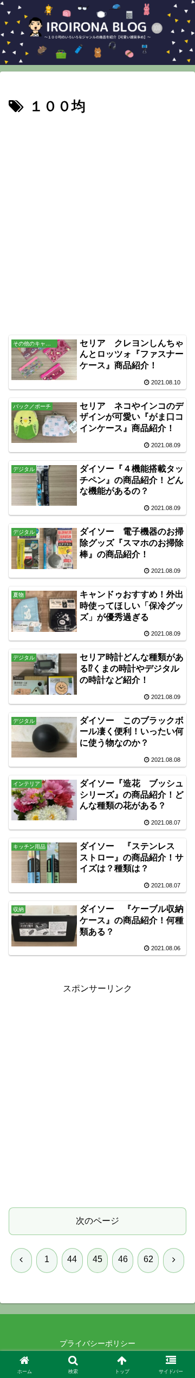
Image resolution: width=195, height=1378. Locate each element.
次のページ (97, 1220)
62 (148, 1259)
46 (123, 1259)
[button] (174, 1302)
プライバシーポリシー (97, 1343)
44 (72, 1259)
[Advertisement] (97, 222)
